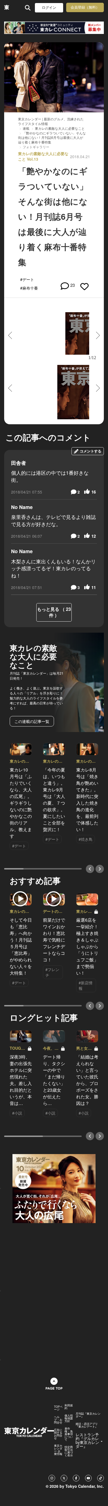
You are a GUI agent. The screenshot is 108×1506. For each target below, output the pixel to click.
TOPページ (58, 1408)
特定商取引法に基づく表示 (69, 1451)
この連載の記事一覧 (31, 721)
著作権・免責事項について (69, 1434)
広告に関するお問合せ (58, 1433)
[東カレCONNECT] (54, 28)
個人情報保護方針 (69, 1418)
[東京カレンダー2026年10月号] (54, 1188)
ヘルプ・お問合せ (58, 1419)
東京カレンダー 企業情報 (58, 1449)
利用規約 (69, 1406)
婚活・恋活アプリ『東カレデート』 (87, 1425)
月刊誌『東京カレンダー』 (88, 1415)
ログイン (49, 8)
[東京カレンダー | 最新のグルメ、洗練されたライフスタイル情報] (6, 8)
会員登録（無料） (85, 7)
